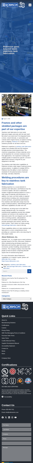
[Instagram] (12, 417)
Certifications (5, 325)
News (3, 353)
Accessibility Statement (8, 346)
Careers (4, 328)
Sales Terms (5, 338)
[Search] (29, 271)
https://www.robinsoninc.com (10, 261)
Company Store (6, 358)
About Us (4, 320)
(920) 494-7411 (6, 259)
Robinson (15, 141)
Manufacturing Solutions (8, 322)
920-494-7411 (10, 409)
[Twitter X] (6, 417)
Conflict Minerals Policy (8, 340)
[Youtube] (15, 417)
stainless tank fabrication (23, 146)
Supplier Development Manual (10, 343)
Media (3, 351)
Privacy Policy (6, 330)
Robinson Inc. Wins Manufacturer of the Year (13, 282)
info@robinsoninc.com (12, 412)
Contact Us (5, 348)
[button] (30, 5)
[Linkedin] (9, 417)
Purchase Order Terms (8, 335)
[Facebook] (3, 417)
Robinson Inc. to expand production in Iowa (13, 288)
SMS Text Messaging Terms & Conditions (13, 333)
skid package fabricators (9, 225)
